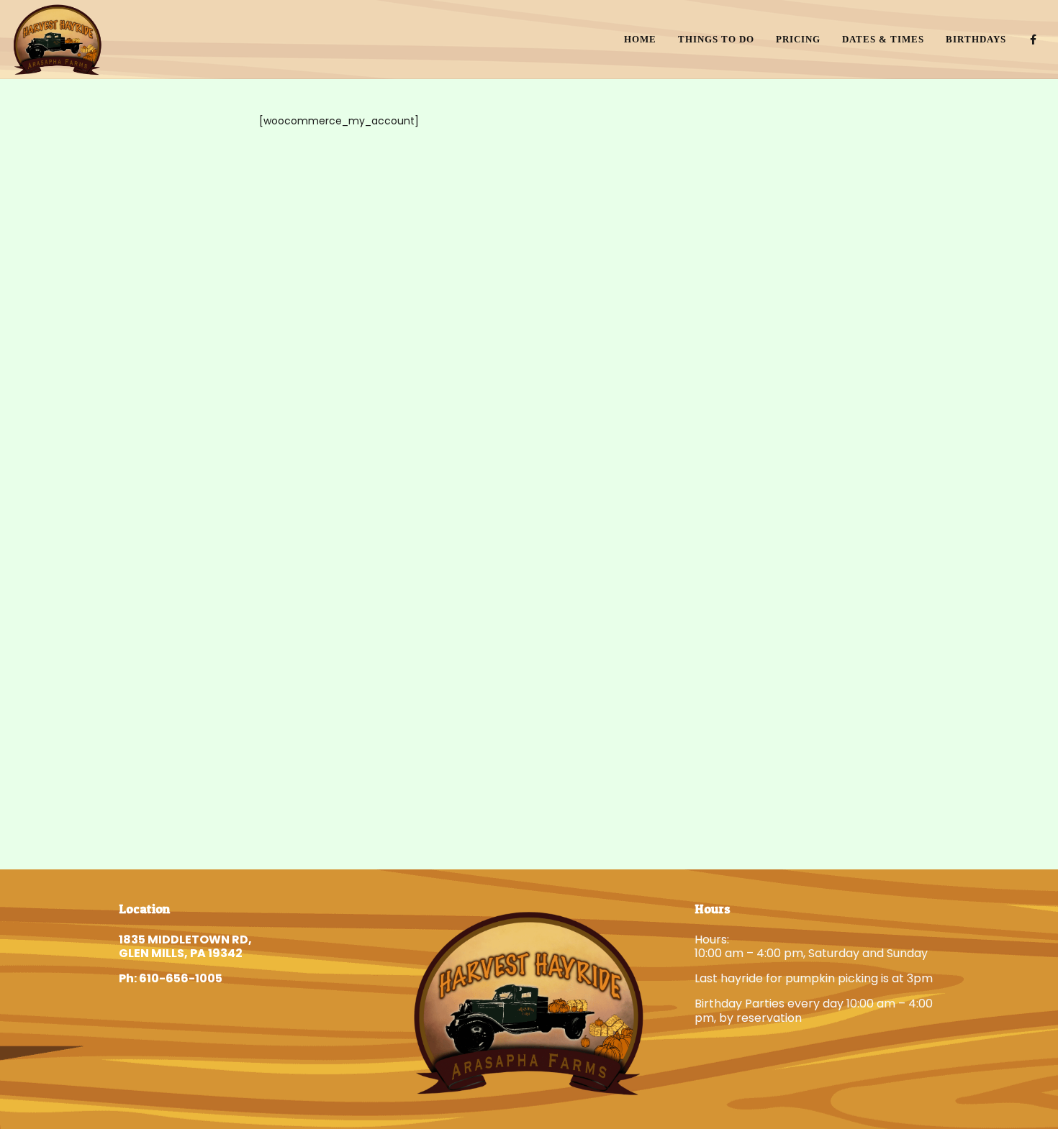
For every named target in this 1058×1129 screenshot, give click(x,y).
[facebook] (1033, 39)
